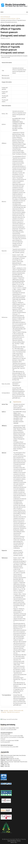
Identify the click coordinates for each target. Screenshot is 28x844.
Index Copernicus (5, 728)
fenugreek (3, 712)
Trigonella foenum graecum (13, 712)
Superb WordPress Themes (14, 840)
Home (2, 16)
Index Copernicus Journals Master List (9, 737)
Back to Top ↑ (14, 842)
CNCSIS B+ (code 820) (6, 729)
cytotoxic (11, 710)
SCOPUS (3, 734)
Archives (7, 16)
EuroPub (3, 742)
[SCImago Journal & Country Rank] (9, 719)
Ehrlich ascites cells (18, 710)
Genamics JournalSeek (6, 740)
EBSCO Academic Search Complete (9, 735)
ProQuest (3, 739)
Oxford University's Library (7, 746)
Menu (2, 12)
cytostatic (6, 710)
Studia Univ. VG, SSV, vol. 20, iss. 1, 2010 (10, 18)
